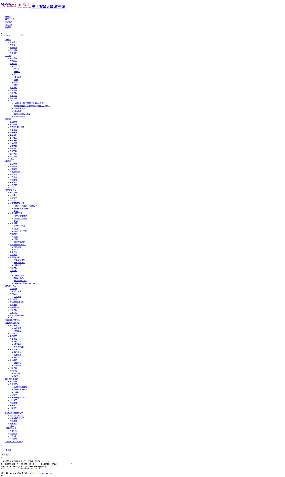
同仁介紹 (13, 50)
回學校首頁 (9, 19)
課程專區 (13, 169)
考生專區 (13, 96)
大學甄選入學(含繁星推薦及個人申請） (29, 103)
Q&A (12, 100)
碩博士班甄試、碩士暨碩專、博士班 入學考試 (32, 106)
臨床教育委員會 (11, 379)
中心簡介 (13, 195)
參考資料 (13, 98)
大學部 (17, 66)
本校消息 (17, 328)
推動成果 (13, 400)
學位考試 (13, 140)
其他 (16, 85)
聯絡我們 (8, 22)
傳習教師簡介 (15, 307)
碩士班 (17, 72)
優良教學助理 (19, 242)
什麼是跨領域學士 (17, 416)
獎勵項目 (17, 247)
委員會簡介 (14, 384)
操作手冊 (13, 154)
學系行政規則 (19, 263)
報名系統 (13, 88)
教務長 (12, 45)
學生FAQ (17, 373)
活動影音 (17, 363)
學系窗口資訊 (19, 260)
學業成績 (13, 135)
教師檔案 (17, 265)
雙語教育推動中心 (12, 323)
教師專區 (13, 349)
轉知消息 (17, 331)
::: (1, 12)
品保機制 (17, 357)
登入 (7, 29)
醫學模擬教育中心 (12, 320)
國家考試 (13, 146)
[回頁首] (2, 475)
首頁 (9, 450)
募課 (16, 229)
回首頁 (8, 17)
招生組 (8, 56)
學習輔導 (13, 439)
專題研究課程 (15, 257)
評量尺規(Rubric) (20, 278)
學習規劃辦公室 (11, 428)
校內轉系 (17, 77)
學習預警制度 (19, 275)
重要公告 (17, 291)
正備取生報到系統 (17, 127)
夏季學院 (13, 252)
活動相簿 (17, 365)
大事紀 (17, 392)
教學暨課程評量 (16, 213)
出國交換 (13, 436)
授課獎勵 (17, 355)
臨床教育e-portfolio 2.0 (18, 398)
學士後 (17, 69)
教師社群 (13, 305)
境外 (16, 82)
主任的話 (17, 297)
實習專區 (13, 175)
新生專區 (13, 130)
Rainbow (49, 473)
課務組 (8, 161)
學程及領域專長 (16, 172)
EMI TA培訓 (19, 347)
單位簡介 (13, 42)
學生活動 (17, 341)
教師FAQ (17, 376)
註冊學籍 (13, 132)
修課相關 (13, 431)
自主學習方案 (19, 226)
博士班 (17, 74)
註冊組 (8, 119)
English (8, 27)
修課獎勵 (17, 344)
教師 (16, 237)
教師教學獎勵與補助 (18, 245)
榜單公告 (13, 90)
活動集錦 (13, 360)
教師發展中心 (10, 286)
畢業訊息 (13, 143)
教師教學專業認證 (17, 302)
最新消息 (13, 58)
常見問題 (13, 371)
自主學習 (13, 223)
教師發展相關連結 (17, 315)
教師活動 (17, 352)
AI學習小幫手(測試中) (14, 442)
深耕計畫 (13, 201)
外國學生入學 (19, 108)
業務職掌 (13, 61)
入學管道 (13, 64)
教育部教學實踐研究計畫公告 (25, 206)
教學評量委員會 (20, 216)
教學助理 (13, 234)
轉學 (16, 80)
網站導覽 (8, 25)
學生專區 (13, 339)
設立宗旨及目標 (20, 387)
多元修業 (13, 138)
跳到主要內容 (6, 4)
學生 (16, 239)
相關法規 (13, 93)
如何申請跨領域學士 (18, 418)
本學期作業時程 (20, 219)
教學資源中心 (10, 190)
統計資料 (13, 156)
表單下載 (13, 151)
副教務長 (13, 48)
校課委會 (13, 177)
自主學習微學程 (20, 231)
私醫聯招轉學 (19, 116)
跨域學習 (13, 434)
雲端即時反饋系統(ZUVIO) (24, 283)
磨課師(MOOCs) (20, 281)
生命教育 (13, 255)
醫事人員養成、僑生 (22, 114)
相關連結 (13, 408)
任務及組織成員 (20, 390)
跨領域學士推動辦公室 (14, 413)
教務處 (8, 40)
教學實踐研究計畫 (17, 203)
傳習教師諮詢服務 (21, 209)
